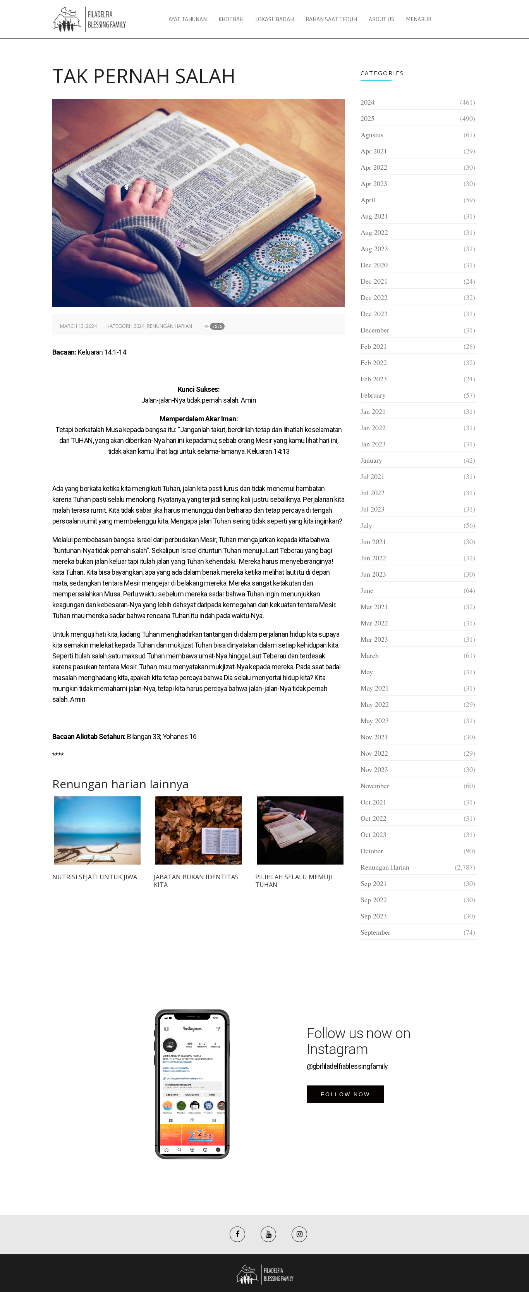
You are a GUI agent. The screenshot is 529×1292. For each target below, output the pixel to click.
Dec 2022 (374, 297)
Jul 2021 (373, 476)
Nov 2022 (374, 753)
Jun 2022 (373, 557)
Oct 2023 (373, 834)
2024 (139, 325)
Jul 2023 (373, 508)
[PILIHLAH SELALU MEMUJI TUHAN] (300, 830)
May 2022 (375, 704)
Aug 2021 (374, 216)
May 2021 (375, 688)
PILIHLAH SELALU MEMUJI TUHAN (293, 881)
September (375, 932)
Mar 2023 (374, 639)
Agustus (372, 134)
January (371, 460)
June (367, 590)
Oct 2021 (373, 801)
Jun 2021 (373, 541)
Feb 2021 (374, 346)
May (367, 671)
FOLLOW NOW (345, 1094)
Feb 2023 (374, 378)
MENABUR (418, 19)
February (373, 395)
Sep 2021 (374, 883)
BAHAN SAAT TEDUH (331, 19)
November (375, 785)
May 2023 (375, 720)
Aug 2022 (374, 232)
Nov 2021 (374, 736)
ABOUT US (381, 19)
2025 (367, 118)
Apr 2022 (374, 167)
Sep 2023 (374, 915)
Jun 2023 (373, 574)
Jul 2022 (373, 492)
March (370, 655)
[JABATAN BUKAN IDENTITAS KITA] (199, 830)
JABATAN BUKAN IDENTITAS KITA (196, 881)
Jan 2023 (373, 443)
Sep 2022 (374, 899)
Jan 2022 (373, 427)
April (368, 199)
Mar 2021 (374, 606)
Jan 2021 (373, 411)
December (375, 329)
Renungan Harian (169, 325)
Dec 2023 (374, 313)
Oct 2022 (373, 818)
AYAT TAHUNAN (187, 19)
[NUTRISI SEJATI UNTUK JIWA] (97, 830)
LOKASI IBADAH (274, 19)
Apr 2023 (374, 183)
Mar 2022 (374, 622)
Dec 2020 (374, 264)
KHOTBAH (231, 19)
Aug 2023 (374, 248)
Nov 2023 (374, 769)
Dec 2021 (374, 281)
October (372, 850)
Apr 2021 (374, 150)
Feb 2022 (374, 362)
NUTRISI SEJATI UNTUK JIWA (94, 877)
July (366, 525)
